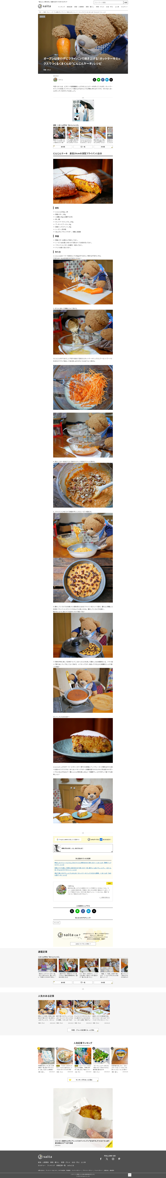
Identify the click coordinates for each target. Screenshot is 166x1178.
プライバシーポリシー (88, 1170)
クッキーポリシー (98, 1170)
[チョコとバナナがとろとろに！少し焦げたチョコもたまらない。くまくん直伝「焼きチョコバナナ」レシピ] (86, 133)
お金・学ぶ (109, 7)
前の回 (63, 147)
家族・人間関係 (79, 7)
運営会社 (106, 1170)
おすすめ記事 (62, 1170)
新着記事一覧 (61, 1165)
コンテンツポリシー (76, 1170)
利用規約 (68, 1170)
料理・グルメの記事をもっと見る (83, 1030)
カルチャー (124, 7)
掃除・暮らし (90, 7)
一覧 (84, 147)
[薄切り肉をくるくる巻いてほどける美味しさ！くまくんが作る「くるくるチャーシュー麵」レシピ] (100, 133)
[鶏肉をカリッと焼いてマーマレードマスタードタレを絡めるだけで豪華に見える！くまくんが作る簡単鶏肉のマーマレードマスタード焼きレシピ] (59, 133)
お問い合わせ (41, 1170)
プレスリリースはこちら (51, 1170)
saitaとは (70, 1165)
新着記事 (69, 7)
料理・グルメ (100, 7)
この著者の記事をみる (105, 897)
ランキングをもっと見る (84, 1080)
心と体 (117, 7)
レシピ (57, 922)
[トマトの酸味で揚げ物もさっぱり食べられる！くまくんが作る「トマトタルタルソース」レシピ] (73, 133)
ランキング (61, 7)
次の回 (103, 147)
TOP (40, 12)
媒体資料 (112, 1170)
